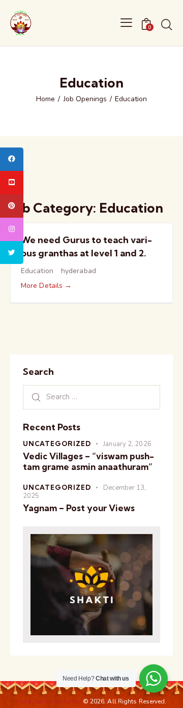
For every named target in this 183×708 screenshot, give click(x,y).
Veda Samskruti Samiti (49, 701)
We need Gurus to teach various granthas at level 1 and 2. (86, 246)
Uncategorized (56, 443)
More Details (43, 285)
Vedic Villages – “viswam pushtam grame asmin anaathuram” (88, 461)
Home (45, 99)
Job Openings (85, 99)
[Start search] (166, 24)
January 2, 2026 (127, 444)
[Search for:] (91, 396)
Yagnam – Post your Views (79, 508)
